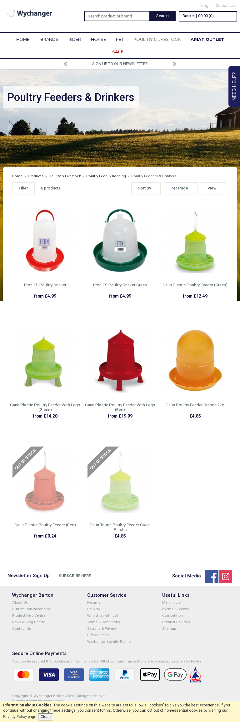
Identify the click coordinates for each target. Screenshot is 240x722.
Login (206, 5)
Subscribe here (75, 575)
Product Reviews (176, 622)
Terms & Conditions (103, 622)
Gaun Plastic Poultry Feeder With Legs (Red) (120, 407)
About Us (20, 602)
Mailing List (172, 602)
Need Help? (234, 86)
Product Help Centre (28, 615)
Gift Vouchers (98, 635)
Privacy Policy (15, 717)
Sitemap (169, 628)
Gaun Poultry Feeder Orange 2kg (195, 405)
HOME (22, 39)
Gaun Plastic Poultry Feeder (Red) (45, 525)
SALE (117, 51)
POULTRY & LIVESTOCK (157, 39)
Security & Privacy (102, 628)
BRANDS (49, 39)
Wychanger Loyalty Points (109, 641)
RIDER (74, 39)
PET (119, 39)
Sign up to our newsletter (120, 63)
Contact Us (226, 5)
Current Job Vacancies (31, 609)
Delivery (93, 609)
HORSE (98, 39)
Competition (172, 615)
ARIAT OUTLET (207, 39)
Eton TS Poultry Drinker (45, 285)
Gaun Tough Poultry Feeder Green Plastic (120, 527)
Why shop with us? (102, 615)
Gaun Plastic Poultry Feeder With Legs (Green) (45, 407)
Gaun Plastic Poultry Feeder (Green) (195, 285)
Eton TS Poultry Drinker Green (120, 285)
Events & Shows (175, 609)
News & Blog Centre (28, 622)
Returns (93, 602)
